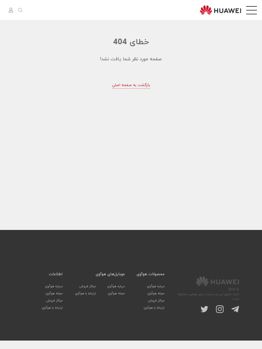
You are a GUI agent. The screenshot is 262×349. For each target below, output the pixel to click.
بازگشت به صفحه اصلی (131, 85)
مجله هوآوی (156, 293)
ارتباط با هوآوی (154, 308)
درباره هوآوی (156, 286)
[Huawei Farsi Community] (220, 10)
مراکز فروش (156, 300)
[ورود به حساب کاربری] (11, 10)
